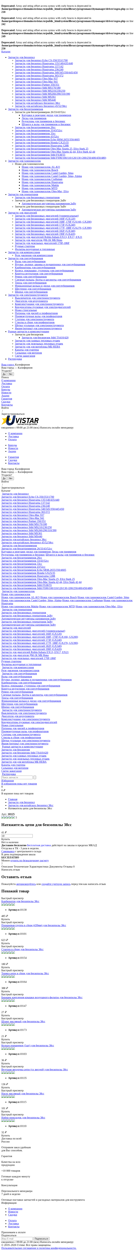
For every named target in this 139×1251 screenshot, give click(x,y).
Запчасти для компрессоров (24, 252)
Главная (12, 799)
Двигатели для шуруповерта (31, 301)
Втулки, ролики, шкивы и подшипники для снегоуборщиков (50, 264)
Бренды (5, 389)
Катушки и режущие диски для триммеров (46, 115)
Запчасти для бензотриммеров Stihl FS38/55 (40, 154)
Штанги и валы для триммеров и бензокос (46, 124)
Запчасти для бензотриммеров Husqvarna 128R (42, 145)
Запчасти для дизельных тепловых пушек (39, 343)
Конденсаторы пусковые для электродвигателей (43, 307)
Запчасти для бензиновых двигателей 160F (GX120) (45, 218)
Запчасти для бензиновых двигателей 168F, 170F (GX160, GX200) (53, 221)
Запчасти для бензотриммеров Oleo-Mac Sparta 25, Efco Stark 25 (51, 148)
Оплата (5, 386)
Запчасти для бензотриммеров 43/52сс (37, 136)
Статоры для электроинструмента (34, 319)
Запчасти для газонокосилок (24, 160)
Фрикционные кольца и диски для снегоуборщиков (45, 285)
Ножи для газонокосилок (15, 594)
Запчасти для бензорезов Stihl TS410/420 (45, 337)
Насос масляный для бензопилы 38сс (22, 1093)
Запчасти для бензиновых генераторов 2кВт (27, 615)
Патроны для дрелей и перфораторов (36, 313)
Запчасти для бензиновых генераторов (37, 197)
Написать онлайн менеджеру (57, 427)
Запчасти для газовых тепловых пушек (37, 340)
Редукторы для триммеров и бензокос (43, 121)
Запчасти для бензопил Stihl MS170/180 (38, 87)
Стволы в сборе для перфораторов (35, 322)
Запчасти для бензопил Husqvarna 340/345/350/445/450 (46, 72)
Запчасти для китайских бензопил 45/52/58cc (41, 106)
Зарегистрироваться (12, 413)
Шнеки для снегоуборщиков (31, 291)
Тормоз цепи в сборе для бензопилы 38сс (25, 973)
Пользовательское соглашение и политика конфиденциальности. (38, 1248)
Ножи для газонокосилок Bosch (40, 170)
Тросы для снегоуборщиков (31, 282)
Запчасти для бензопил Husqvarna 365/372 (39, 75)
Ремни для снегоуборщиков (31, 276)
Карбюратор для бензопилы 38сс (20, 901)
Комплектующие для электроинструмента (39, 304)
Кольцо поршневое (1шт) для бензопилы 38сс (27, 1045)
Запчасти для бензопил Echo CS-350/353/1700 (41, 60)
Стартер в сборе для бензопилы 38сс (22, 949)
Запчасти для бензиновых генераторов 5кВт (27, 621)
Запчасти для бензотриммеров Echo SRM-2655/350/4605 (47, 139)
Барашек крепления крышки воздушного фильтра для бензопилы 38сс (42, 997)
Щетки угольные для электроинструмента (39, 325)
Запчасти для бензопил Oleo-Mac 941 (36, 81)
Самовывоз (7, 851)
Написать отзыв (10, 869)
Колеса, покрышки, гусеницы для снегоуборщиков (44, 270)
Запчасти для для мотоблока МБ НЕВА (37, 346)
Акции (5, 395)
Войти (5, 407)
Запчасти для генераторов (23, 194)
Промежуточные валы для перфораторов (38, 316)
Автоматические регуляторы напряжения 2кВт (49, 203)
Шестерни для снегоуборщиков (33, 288)
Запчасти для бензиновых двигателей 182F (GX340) (45, 230)
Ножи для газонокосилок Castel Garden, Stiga (47, 173)
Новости (6, 392)
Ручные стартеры (25, 246)
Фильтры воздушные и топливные (35, 249)
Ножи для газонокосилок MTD (39, 188)
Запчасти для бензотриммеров (25, 109)
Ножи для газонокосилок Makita (40, 185)
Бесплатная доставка (39, 845)
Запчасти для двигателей (22, 212)
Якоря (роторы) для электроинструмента (38, 328)
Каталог (6, 51)
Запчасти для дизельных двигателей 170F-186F (42, 243)
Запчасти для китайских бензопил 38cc (37, 103)
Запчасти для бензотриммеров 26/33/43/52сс (26, 548)
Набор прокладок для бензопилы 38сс (23, 1117)
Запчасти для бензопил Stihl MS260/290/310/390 (42, 93)
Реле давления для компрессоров (34, 255)
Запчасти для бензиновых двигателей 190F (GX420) (45, 234)
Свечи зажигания (25, 355)
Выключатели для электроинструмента (37, 298)
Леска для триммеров (34, 118)
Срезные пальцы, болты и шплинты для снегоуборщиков (48, 279)
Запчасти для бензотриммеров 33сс (35, 133)
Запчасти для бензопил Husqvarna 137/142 (39, 66)
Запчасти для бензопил (21, 57)
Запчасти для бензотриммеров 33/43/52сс (38, 130)
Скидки (5, 401)
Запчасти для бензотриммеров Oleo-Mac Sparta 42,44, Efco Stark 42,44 (55, 151)
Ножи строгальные (26, 310)
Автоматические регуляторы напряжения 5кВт (49, 209)
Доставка (6, 383)
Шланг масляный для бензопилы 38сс (23, 1021)
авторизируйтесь (26, 884)
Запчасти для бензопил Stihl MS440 (35, 99)
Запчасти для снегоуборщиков (25, 258)
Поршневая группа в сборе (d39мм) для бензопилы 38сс (33, 925)
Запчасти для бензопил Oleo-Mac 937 (36, 78)
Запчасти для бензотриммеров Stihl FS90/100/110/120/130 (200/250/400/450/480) (60, 157)
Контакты (7, 404)
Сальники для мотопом (28, 352)
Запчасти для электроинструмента (28, 294)
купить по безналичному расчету (30, 860)
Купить (5, 839)
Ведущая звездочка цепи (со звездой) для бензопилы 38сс (34, 1069)
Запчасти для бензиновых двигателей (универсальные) (47, 215)
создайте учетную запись (56, 884)
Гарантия (6, 398)
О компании (8, 380)
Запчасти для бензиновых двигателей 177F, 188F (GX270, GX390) (53, 227)
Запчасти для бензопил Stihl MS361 (35, 96)
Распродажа (15, 358)
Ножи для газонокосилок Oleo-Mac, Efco (45, 191)
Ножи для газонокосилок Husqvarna (42, 182)
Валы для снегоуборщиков (30, 261)
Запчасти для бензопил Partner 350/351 (37, 84)
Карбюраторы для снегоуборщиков (35, 267)
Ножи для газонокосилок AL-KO (41, 167)
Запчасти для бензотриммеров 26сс (35, 127)
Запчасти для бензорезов (15, 749)
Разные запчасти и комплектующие (28, 331)
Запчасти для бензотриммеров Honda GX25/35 (42, 142)
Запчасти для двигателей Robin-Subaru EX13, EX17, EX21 (48, 237)
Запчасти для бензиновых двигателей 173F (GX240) (45, 224)
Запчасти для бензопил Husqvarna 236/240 (39, 69)
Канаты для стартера (27, 349)
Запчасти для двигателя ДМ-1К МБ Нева (38, 240)
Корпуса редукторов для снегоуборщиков (39, 273)
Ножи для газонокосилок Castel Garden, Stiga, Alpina (52, 176)
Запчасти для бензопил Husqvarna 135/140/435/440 (44, 63)
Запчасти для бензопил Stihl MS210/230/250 (40, 90)
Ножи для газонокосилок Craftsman (42, 179)
